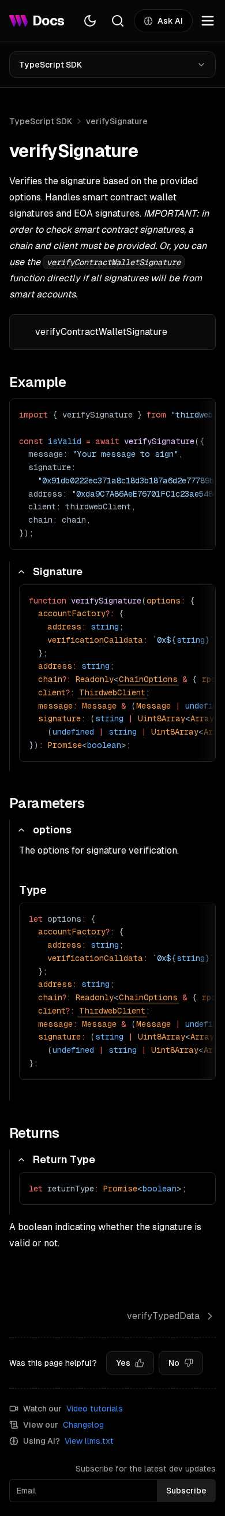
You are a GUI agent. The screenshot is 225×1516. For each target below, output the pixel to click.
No (173, 1363)
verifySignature (117, 121)
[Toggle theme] (90, 20)
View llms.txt (89, 1441)
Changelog (83, 1424)
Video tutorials (94, 1408)
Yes (123, 1363)
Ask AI (170, 20)
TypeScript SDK (50, 64)
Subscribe (186, 1490)
